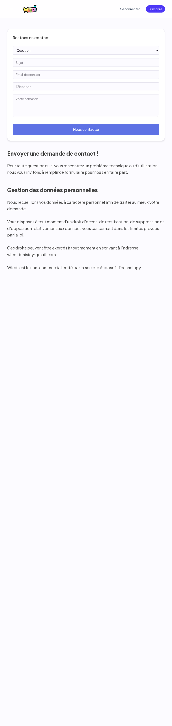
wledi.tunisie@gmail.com (31, 254)
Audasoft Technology (120, 267)
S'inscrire (155, 9)
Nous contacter (86, 129)
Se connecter (130, 9)
